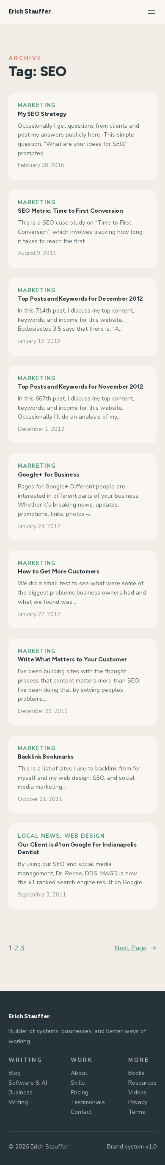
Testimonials (88, 1102)
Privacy (137, 1102)
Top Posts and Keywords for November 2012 (80, 386)
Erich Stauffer (29, 11)
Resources (142, 1083)
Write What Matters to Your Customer (72, 659)
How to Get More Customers (58, 571)
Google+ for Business (48, 474)
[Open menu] (151, 12)
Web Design (84, 836)
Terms (136, 1112)
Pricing (79, 1092)
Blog (14, 1073)
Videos (137, 1092)
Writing (18, 1102)
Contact (81, 1112)
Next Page (135, 948)
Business (20, 1092)
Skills (78, 1083)
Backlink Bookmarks (46, 756)
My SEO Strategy (42, 114)
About (79, 1073)
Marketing (37, 105)
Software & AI (27, 1083)
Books (136, 1073)
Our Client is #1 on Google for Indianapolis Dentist (77, 848)
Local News (39, 836)
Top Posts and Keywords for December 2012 (80, 298)
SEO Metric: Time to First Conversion (70, 210)
